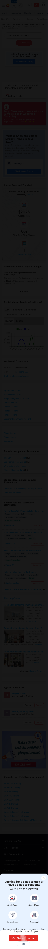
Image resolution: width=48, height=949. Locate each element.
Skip (23, 944)
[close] (43, 878)
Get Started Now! (21, 938)
